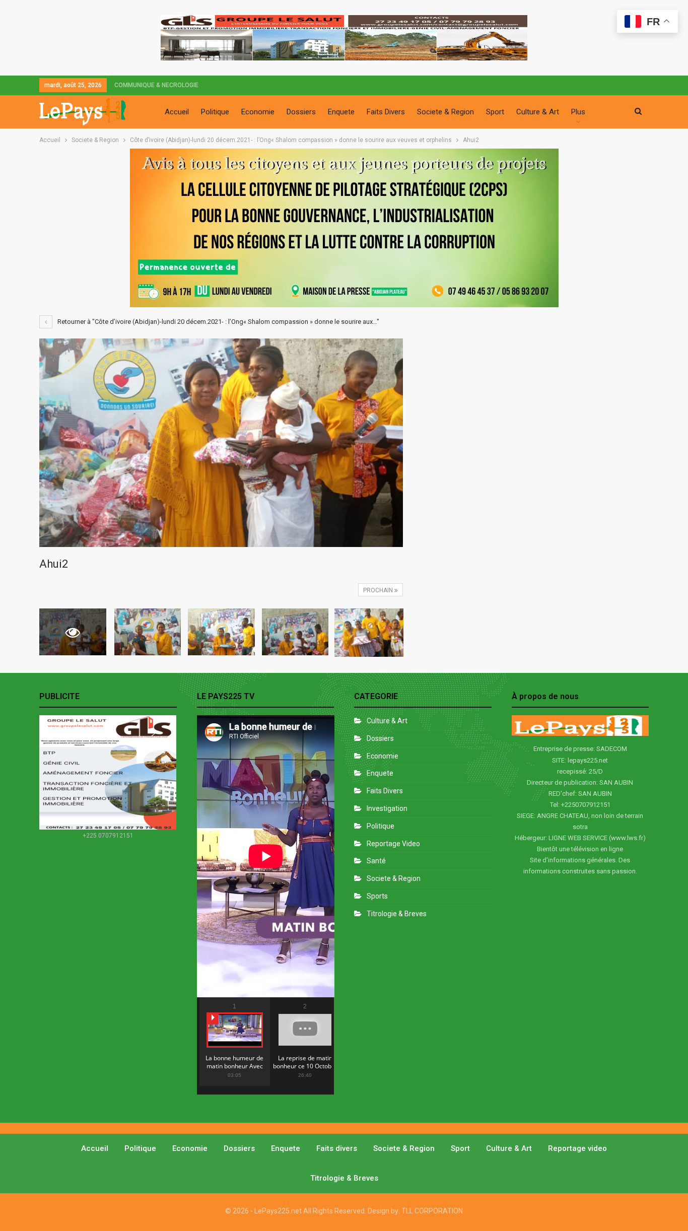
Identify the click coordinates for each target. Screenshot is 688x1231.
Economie (257, 111)
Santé (376, 861)
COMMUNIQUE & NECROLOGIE (156, 85)
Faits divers (385, 791)
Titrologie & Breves (397, 914)
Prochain (378, 590)
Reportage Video (393, 844)
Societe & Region (445, 111)
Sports (377, 896)
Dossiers (301, 111)
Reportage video (577, 1148)
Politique (215, 111)
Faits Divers (386, 111)
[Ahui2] (147, 631)
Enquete (341, 111)
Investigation (387, 808)
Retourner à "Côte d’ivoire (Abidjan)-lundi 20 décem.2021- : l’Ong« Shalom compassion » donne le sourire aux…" (217, 321)
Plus (578, 111)
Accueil (177, 111)
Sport (495, 111)
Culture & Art (537, 111)
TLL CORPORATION (432, 1211)
